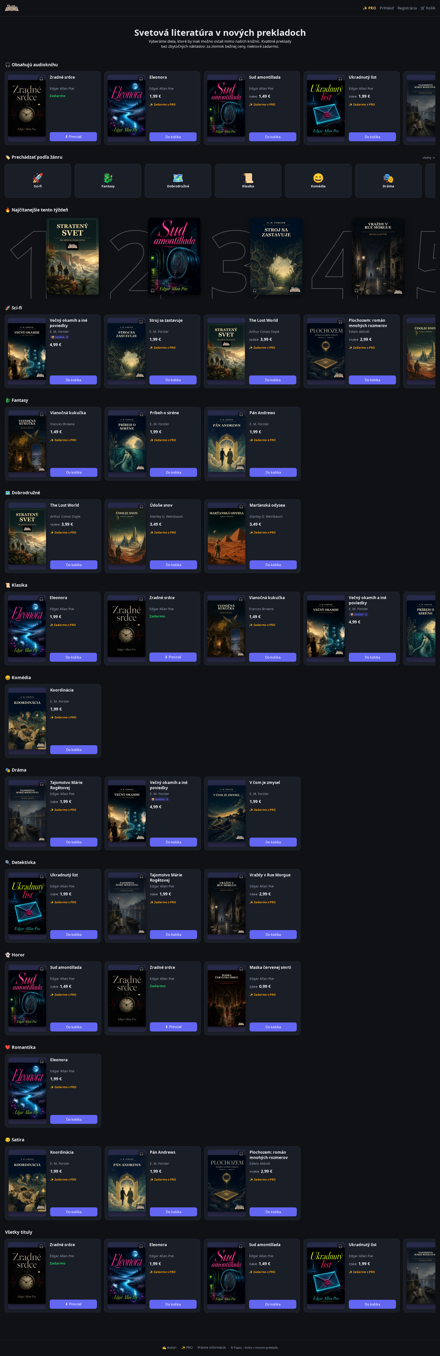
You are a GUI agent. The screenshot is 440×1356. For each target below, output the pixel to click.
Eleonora (158, 77)
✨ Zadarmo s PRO (162, 104)
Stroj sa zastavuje (166, 320)
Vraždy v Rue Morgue (270, 875)
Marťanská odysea (267, 505)
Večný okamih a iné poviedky (68, 323)
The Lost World (263, 320)
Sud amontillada (264, 77)
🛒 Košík (428, 8)
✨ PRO (369, 8)
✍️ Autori (169, 1347)
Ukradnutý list (363, 77)
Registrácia (407, 8)
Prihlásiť (387, 8)
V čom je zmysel (265, 782)
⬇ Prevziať (73, 137)
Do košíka (173, 137)
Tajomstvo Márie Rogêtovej (66, 785)
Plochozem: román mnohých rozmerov (368, 323)
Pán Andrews (262, 412)
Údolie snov (161, 505)
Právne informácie (212, 1347)
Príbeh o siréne (164, 412)
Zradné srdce (62, 77)
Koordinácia (62, 690)
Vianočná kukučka (68, 412)
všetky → (429, 158)
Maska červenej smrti (270, 967)
